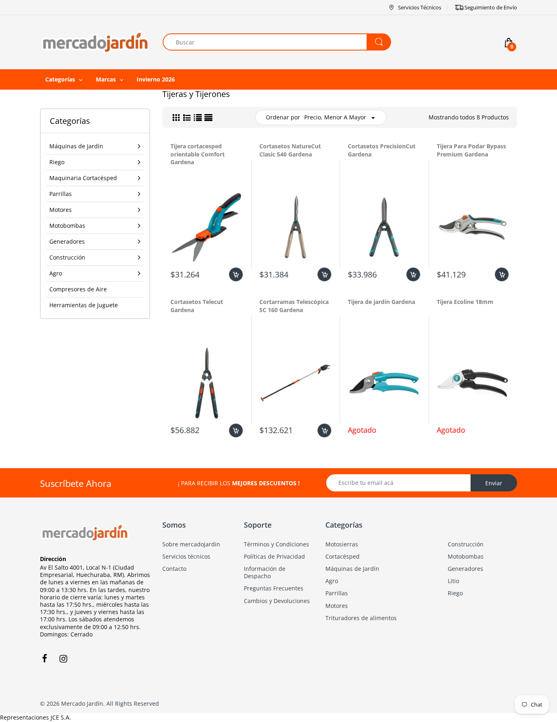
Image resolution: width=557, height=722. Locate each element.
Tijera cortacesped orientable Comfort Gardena (197, 154)
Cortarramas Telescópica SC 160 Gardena (294, 306)
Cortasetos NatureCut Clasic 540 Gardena (290, 150)
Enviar (493, 483)
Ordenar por (283, 117)
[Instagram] (63, 658)
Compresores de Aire (78, 289)
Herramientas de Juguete (83, 305)
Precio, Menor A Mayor (335, 117)
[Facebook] (44, 658)
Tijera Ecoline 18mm (465, 302)
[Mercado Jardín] (95, 41)
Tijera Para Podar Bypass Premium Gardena (471, 150)
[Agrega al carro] (236, 274)
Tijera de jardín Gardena (381, 302)
